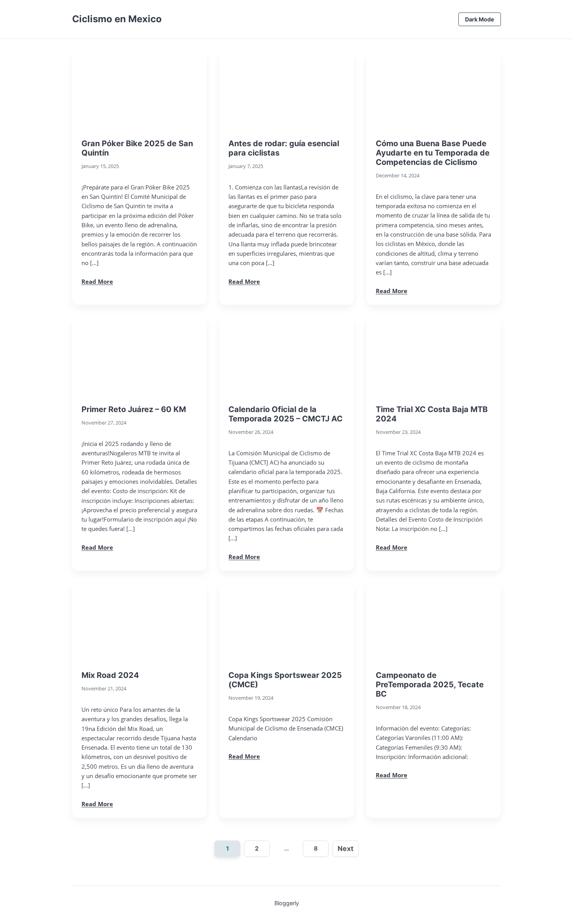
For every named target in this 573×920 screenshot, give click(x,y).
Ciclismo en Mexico (117, 19)
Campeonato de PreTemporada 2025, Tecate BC (430, 685)
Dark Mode (479, 19)
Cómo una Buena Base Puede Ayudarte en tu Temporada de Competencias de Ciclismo (433, 153)
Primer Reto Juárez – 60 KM (133, 409)
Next (346, 848)
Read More (97, 281)
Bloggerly (286, 903)
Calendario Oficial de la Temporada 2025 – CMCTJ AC (285, 414)
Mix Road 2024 (110, 675)
